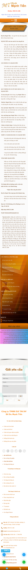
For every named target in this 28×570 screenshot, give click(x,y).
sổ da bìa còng (16, 16)
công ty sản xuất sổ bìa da (14, 14)
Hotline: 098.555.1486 (14, 11)
